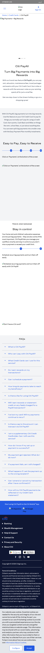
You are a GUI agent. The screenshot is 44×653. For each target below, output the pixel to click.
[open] (4, 8)
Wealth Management (13, 528)
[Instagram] (20, 557)
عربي (40, 2)
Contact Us (9, 537)
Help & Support (11, 533)
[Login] (38, 7)
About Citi (8, 547)
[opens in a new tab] (22, 328)
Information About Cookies (16, 643)
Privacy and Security (13, 542)
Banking (8, 523)
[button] (19, 58)
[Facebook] (15, 557)
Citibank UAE (7, 2)
